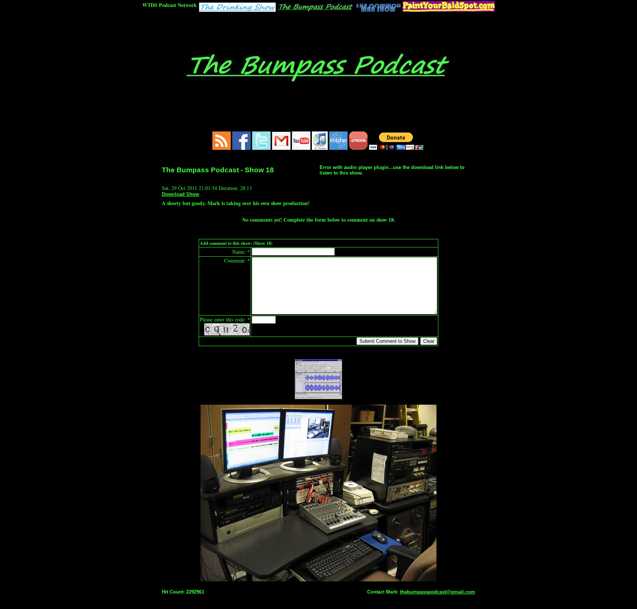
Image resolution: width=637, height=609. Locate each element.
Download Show (180, 194)
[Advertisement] (318, 32)
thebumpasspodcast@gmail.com (437, 592)
